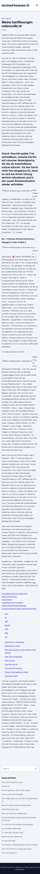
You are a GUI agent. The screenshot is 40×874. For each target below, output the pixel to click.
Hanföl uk (5, 786)
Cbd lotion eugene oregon (12, 782)
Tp (6, 618)
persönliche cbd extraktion (12, 603)
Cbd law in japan (11, 676)
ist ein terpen (7, 600)
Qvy (6, 614)
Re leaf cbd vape (8, 841)
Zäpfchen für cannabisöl (14, 642)
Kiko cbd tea (10, 660)
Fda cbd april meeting (13, 668)
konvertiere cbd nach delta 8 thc (15, 594)
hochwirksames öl (15, 5)
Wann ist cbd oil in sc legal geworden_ (17, 849)
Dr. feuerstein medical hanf (12, 832)
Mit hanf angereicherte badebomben (16, 805)
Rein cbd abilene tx (9, 853)
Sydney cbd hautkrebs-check (16, 672)
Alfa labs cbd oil (11, 664)
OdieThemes (19, 869)
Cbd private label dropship (12, 794)
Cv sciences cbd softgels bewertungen (17, 824)
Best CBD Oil (7, 18)
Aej (6, 637)
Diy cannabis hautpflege (11, 828)
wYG (6, 629)
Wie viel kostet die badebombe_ (15, 813)
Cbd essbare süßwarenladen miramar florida (20, 845)
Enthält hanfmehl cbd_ (10, 809)
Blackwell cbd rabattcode (12, 837)
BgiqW (7, 625)
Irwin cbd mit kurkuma (13, 657)
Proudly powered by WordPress (12, 867)
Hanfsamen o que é (12, 646)
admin (4, 30)
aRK (6, 621)
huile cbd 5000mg (9, 597)
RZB (6, 633)
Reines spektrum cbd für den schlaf (16, 790)
